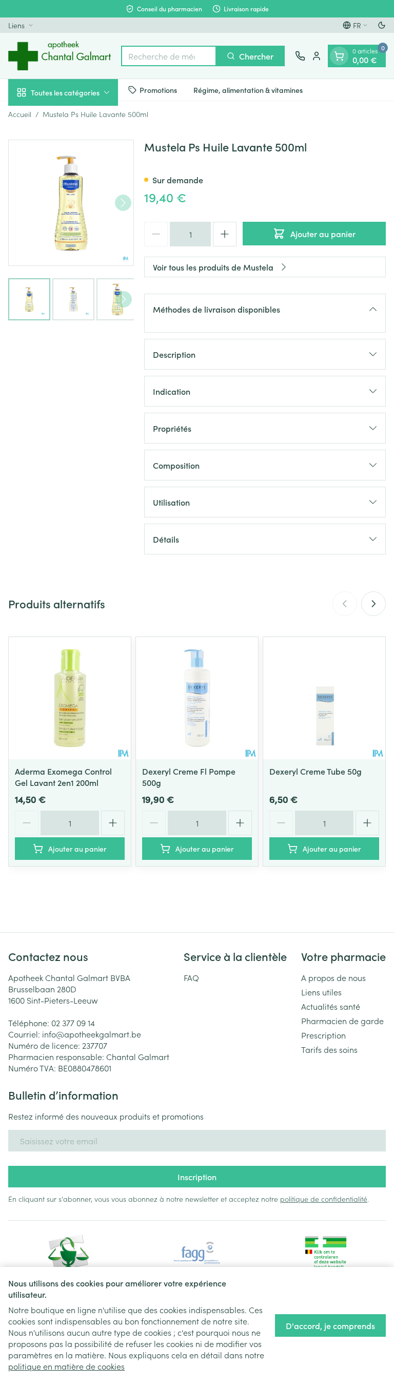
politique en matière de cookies (66, 1366)
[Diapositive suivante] (373, 603)
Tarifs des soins (329, 1049)
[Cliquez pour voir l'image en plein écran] (71, 202)
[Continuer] (123, 203)
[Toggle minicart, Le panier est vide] (339, 56)
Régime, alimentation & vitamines (248, 90)
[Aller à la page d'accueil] (59, 55)
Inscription (197, 1176)
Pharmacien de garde (342, 1020)
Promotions (158, 90)
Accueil (19, 114)
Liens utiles (321, 991)
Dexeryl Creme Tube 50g (315, 771)
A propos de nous (333, 977)
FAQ (191, 977)
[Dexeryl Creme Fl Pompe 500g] (197, 698)
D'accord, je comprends (330, 1325)
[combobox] (168, 56)
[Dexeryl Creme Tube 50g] (324, 698)
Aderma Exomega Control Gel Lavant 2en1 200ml (63, 776)
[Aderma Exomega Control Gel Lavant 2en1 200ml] (70, 698)
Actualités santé (330, 1006)
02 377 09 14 (73, 1022)
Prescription (323, 1035)
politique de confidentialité (323, 1199)
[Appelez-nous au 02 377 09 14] (300, 56)
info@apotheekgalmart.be (91, 1034)
